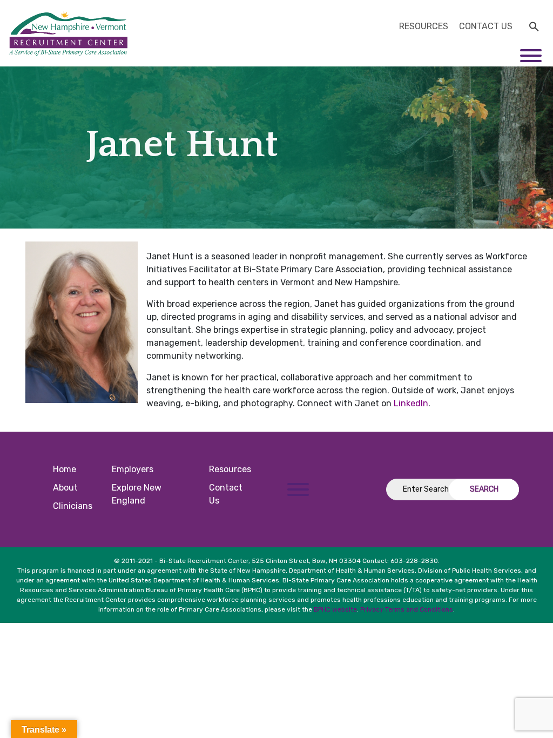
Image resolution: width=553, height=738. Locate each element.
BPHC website (335, 609)
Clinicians (72, 506)
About (65, 487)
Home (64, 469)
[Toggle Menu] (531, 55)
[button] (534, 25)
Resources (230, 469)
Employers (132, 469)
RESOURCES (423, 26)
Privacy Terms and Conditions (406, 609)
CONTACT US (485, 26)
